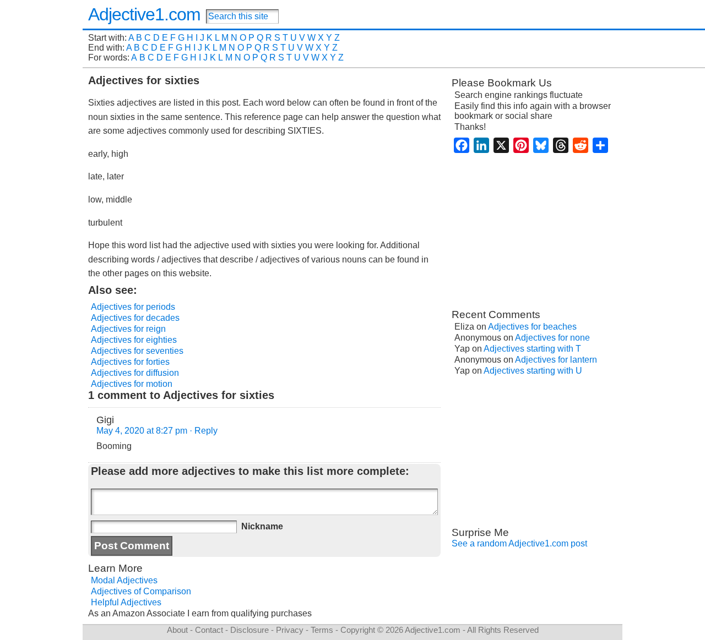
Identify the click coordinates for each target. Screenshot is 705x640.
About (177, 629)
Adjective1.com (144, 14)
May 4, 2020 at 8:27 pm (141, 430)
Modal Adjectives (124, 580)
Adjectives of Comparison (141, 591)
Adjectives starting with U (533, 370)
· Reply (203, 430)
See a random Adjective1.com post (519, 543)
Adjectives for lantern (556, 359)
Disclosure (249, 629)
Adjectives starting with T (532, 348)
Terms (322, 629)
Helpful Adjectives (126, 602)
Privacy (289, 629)
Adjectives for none (552, 337)
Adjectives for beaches (532, 326)
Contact (209, 629)
